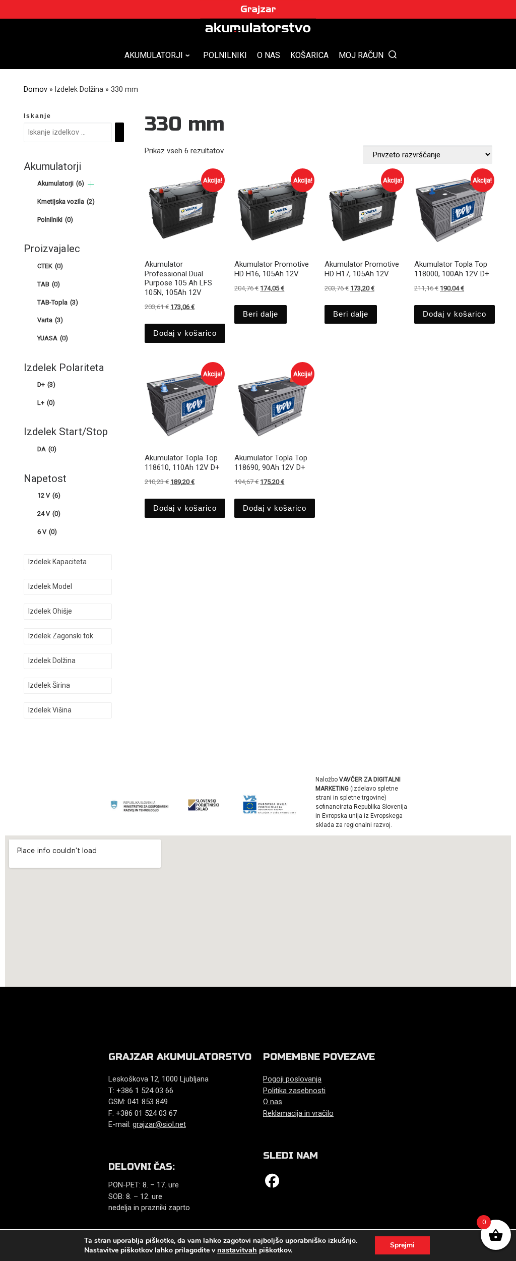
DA (46, 449)
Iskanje (37, 115)
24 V (48, 513)
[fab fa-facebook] (272, 1183)
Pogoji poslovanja (292, 1079)
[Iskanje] (119, 133)
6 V (47, 531)
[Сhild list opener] (91, 184)
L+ (46, 402)
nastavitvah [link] (237, 1250)
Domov (35, 89)
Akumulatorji (60, 183)
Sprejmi (402, 1245)
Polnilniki (55, 219)
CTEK (50, 266)
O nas (272, 1101)
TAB (48, 284)
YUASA (52, 338)
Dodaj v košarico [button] (185, 333)
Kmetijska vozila (66, 201)
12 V (48, 495)
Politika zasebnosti (294, 1090)
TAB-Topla (57, 302)
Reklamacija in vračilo (298, 1113)
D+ (46, 384)
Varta (50, 320)
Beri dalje (260, 314)
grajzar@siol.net (159, 1124)
